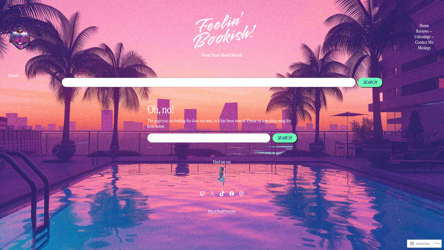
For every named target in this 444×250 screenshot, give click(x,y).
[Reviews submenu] (431, 31)
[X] (212, 193)
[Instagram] (241, 193)
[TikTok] (222, 193)
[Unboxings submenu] (432, 37)
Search (13, 75)
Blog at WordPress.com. (222, 211)
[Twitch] (202, 193)
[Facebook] (231, 193)
